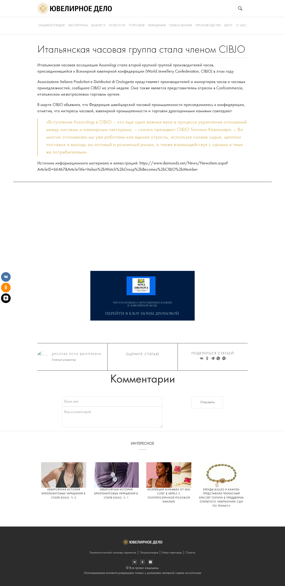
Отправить (207, 402)
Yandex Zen (142, 562)
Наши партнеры (172, 552)
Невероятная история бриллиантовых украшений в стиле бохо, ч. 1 (116, 493)
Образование (180, 25)
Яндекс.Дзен (150, 562)
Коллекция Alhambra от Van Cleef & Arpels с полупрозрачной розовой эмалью (169, 495)
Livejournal (134, 562)
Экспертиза (78, 25)
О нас (241, 25)
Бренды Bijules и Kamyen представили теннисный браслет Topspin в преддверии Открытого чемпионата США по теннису (221, 497)
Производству (208, 25)
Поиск (240, 8)
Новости (117, 25)
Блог (228, 25)
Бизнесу (98, 25)
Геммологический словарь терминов (113, 552)
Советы (190, 552)
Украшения (157, 25)
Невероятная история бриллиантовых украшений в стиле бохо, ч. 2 (64, 493)
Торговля (137, 25)
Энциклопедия (51, 25)
